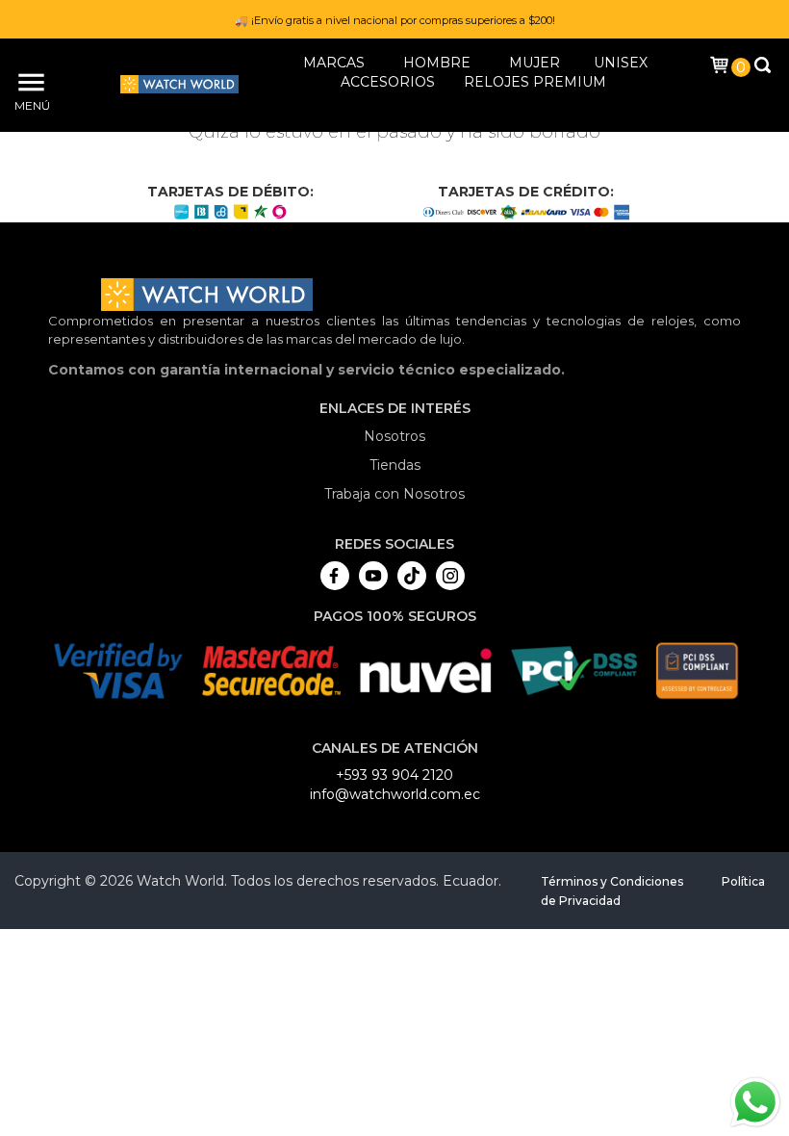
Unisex (621, 62)
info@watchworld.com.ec (395, 794)
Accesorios (388, 81)
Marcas (334, 62)
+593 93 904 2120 (394, 775)
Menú (28, 105)
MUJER (534, 62)
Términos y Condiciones (612, 881)
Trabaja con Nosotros (394, 494)
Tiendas (394, 465)
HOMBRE (437, 62)
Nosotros (394, 436)
